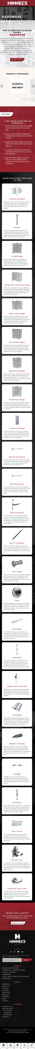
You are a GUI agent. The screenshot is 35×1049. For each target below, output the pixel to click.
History (5, 988)
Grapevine (7, 1015)
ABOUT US (6, 986)
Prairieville (8, 1007)
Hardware (6, 974)
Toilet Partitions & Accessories (15, 976)
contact (5, 1017)
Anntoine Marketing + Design (21, 1032)
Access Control (9, 972)
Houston (7, 1013)
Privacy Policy (11, 1031)
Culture (5, 990)
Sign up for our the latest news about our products (16, 956)
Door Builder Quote (10, 968)
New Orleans (7, 1009)
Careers (5, 997)
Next (33, 86)
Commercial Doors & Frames (14, 970)
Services (6, 984)
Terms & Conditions (21, 1031)
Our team (6, 992)
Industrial (6, 978)
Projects (6, 994)
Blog (4, 999)
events (5, 1001)
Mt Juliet (7, 1011)
